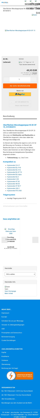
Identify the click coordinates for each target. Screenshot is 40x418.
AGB (3, 329)
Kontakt (4, 317)
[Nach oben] (6, 414)
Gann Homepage (10, 291)
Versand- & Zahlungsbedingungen (13, 325)
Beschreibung (8, 116)
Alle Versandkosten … (9, 399)
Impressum (5, 313)
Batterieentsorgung (8, 337)
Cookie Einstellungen (9, 340)
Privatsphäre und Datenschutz (12, 333)
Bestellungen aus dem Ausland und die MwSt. (17, 403)
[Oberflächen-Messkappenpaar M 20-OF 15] (20, 29)
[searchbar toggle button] (27, 2)
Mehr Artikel (9, 293)
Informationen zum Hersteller (15, 206)
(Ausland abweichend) (29, 64)
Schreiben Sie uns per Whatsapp (12, 321)
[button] (6, 79)
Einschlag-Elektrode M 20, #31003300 (10, 239)
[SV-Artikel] (4, 2)
